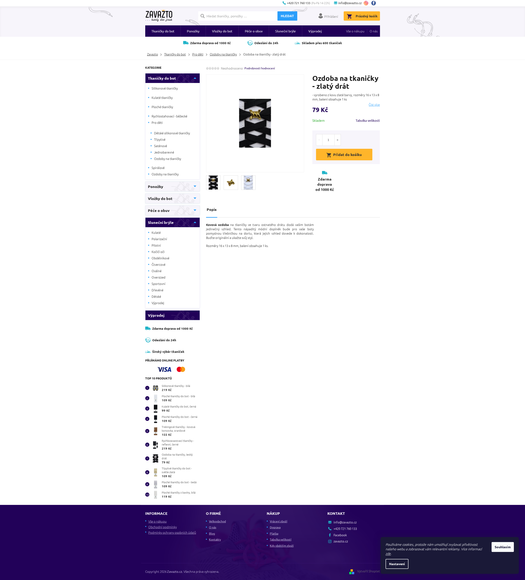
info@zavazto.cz (345, 522)
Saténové (160, 146)
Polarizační (159, 239)
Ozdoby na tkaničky (167, 158)
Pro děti (157, 122)
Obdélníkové (160, 258)
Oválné (157, 271)
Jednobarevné (164, 152)
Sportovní (158, 283)
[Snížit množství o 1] (319, 139)
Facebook (375, 3)
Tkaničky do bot (162, 78)
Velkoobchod (217, 521)
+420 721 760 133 (345, 528)
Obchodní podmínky (162, 527)
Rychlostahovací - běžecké (169, 116)
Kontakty (215, 539)
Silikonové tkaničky (165, 88)
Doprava (275, 527)
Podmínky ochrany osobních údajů (172, 532)
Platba (274, 533)
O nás (374, 31)
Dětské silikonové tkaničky (172, 133)
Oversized (158, 277)
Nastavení (397, 564)
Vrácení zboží (278, 521)
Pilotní (156, 245)
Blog (212, 533)
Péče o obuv (159, 210)
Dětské (156, 296)
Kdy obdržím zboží (282, 545)
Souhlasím (503, 547)
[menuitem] (163, 31)
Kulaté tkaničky (162, 97)
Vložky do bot (160, 198)
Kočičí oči (158, 251)
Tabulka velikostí (368, 120)
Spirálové (158, 167)
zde (388, 553)
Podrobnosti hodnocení (259, 68)
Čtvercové (158, 264)
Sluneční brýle (161, 222)
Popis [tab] (212, 209)
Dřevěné (157, 290)
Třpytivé (159, 139)
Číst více (374, 105)
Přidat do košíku (347, 154)
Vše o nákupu (355, 31)
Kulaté (156, 232)
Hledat (287, 16)
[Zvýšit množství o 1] (337, 139)
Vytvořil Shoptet (368, 571)
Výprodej (158, 303)
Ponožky (155, 186)
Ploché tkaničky (162, 107)
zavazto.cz (366, 3)
